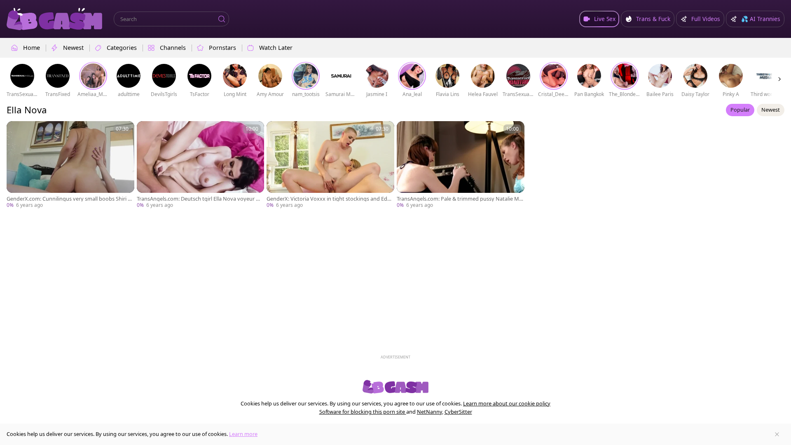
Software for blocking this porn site (362, 411)
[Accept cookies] (777, 434)
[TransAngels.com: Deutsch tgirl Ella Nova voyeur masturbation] (200, 165)
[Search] (222, 19)
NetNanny (429, 411)
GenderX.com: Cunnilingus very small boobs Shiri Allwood (70, 198)
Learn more (243, 434)
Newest (770, 109)
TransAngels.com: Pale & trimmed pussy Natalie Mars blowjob (460, 198)
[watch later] (16, 131)
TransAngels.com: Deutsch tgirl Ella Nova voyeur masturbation (200, 198)
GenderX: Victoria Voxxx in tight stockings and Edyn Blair (330, 198)
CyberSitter (458, 411)
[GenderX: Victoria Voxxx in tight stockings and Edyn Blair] (330, 165)
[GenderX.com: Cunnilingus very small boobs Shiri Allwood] (70, 165)
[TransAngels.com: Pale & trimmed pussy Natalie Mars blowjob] (460, 165)
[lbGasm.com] (54, 19)
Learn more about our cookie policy (506, 403)
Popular (740, 109)
